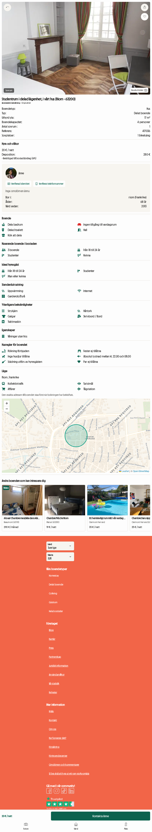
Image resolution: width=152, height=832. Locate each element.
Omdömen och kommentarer (64, 764)
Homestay (54, 575)
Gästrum (53, 602)
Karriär (52, 639)
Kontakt (53, 720)
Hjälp (51, 711)
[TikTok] (64, 791)
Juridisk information (58, 665)
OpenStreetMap (141, 471)
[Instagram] (56, 791)
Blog (51, 630)
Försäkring (54, 747)
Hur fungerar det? (57, 738)
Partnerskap (55, 657)
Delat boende (56, 584)
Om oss (52, 729)
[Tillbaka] (7, 12)
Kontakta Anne (100, 816)
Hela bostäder (56, 611)
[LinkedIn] (71, 791)
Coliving (53, 593)
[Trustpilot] (60, 808)
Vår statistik (54, 683)
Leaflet (125, 471)
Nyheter (53, 692)
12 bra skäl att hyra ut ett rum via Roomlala (69, 773)
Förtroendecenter (58, 756)
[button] (6, 403)
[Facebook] (49, 791)
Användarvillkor (57, 674)
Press (51, 648)
